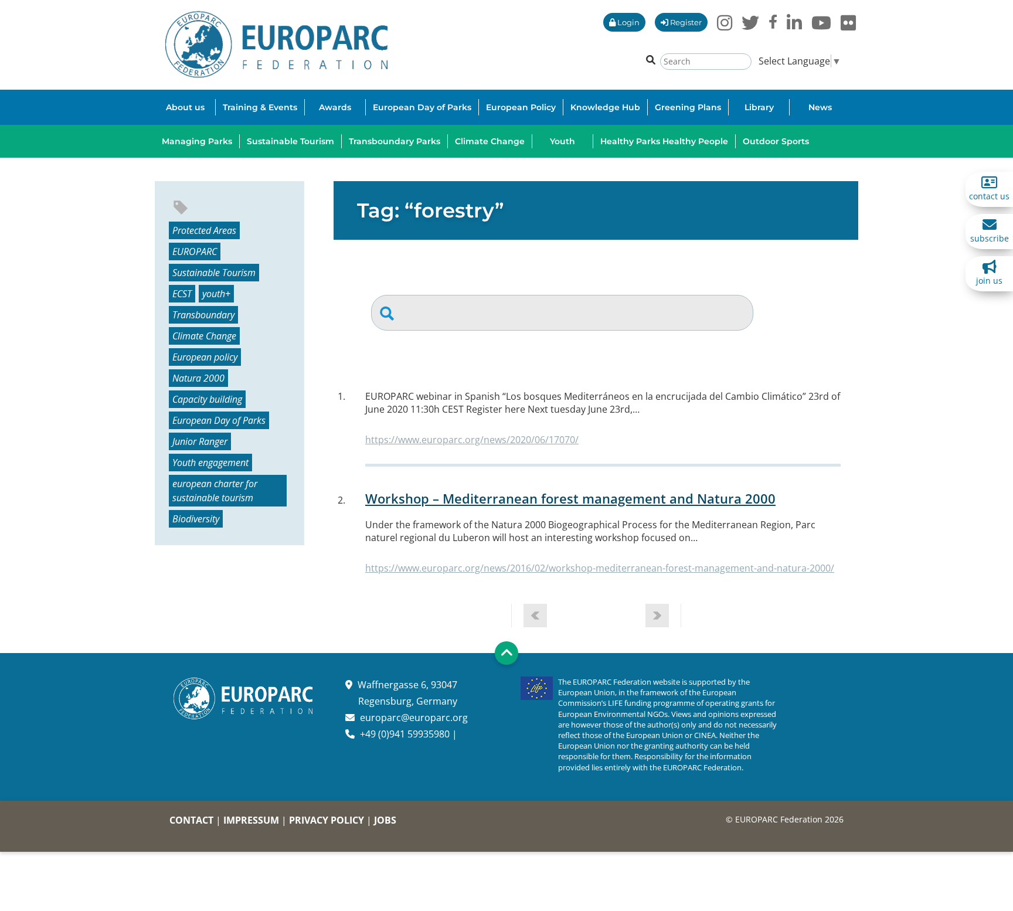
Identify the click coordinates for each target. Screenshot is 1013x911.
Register (685, 22)
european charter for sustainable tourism (214, 490)
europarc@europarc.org (414, 717)
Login (628, 22)
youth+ (216, 293)
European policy (204, 357)
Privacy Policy (326, 820)
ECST (182, 293)
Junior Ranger (199, 441)
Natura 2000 (198, 378)
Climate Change (204, 335)
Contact (191, 820)
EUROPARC (194, 251)
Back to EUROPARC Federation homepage (276, 44)
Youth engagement (210, 462)
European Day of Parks (219, 420)
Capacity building (207, 399)
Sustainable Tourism (214, 272)
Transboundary (203, 314)
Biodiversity (195, 518)
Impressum (251, 820)
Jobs (385, 820)
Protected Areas (204, 230)
